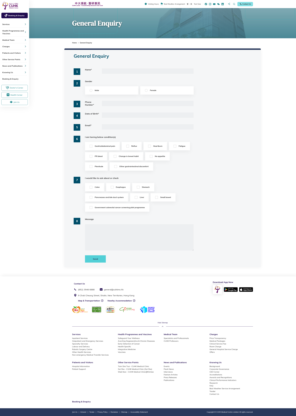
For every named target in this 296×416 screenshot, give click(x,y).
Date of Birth (92, 113)
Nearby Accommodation (120, 300)
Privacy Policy (102, 412)
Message (89, 219)
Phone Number (89, 103)
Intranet (83, 412)
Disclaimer (114, 412)
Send (95, 259)
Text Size (197, 4)
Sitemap (124, 412)
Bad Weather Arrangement (174, 4)
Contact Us (246, 4)
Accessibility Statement (139, 412)
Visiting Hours (153, 4)
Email (88, 125)
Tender (91, 412)
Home (74, 43)
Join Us (74, 412)
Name (88, 69)
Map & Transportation (89, 300)
